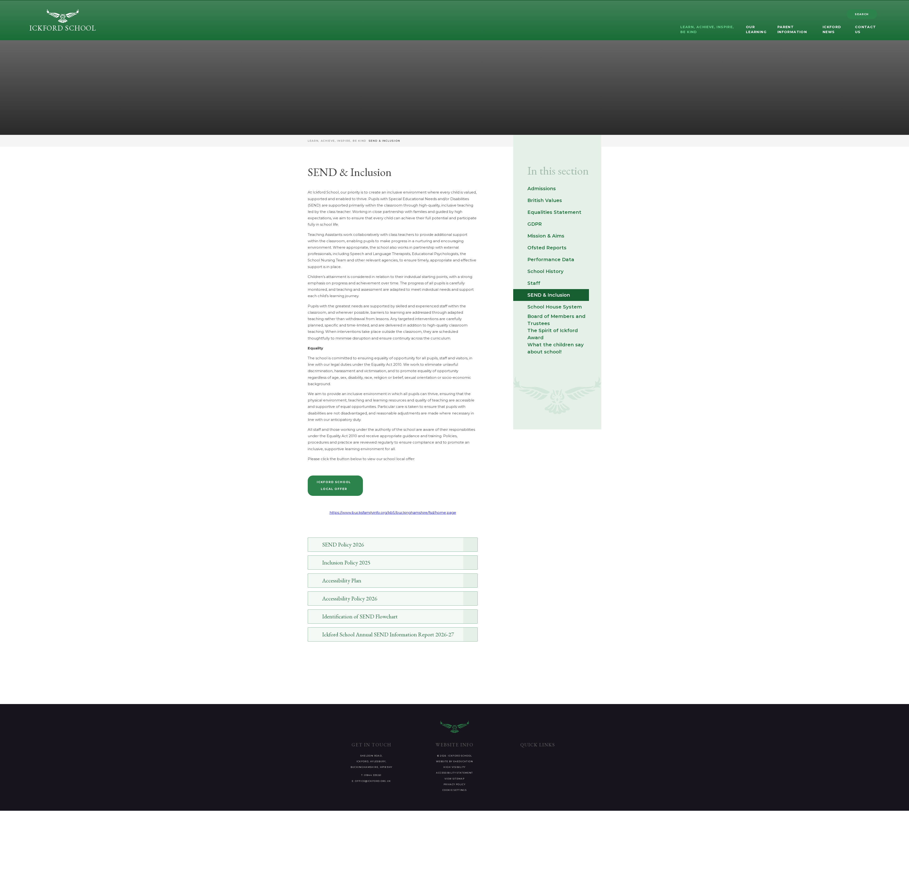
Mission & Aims (545, 236)
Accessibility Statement (454, 772)
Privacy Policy (454, 784)
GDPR (534, 224)
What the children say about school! (555, 348)
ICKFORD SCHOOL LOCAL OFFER (334, 485)
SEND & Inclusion (384, 140)
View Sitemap (454, 778)
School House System (554, 307)
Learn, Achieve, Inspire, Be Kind (337, 140)
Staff (533, 283)
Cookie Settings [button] (454, 790)
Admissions (541, 188)
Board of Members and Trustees (556, 319)
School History (545, 271)
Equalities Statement (554, 212)
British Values (544, 200)
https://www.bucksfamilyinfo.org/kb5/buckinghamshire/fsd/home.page (393, 512)
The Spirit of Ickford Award (552, 334)
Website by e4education (454, 761)
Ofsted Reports (546, 248)
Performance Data (550, 259)
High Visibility (454, 767)
